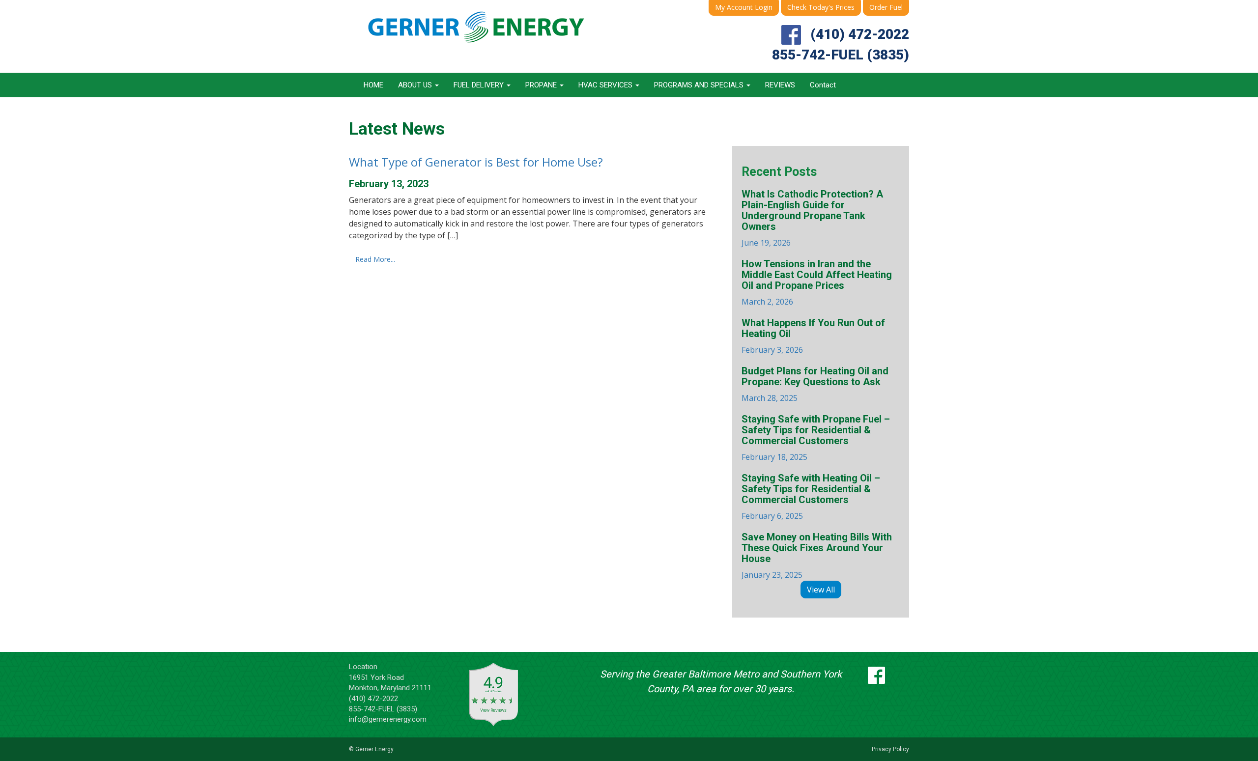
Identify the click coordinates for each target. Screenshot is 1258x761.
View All (821, 589)
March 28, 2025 (815, 384)
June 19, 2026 (812, 218)
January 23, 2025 (817, 556)
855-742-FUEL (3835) (840, 55)
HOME (373, 85)
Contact (823, 85)
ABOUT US (416, 85)
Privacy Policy (890, 749)
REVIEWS (780, 85)
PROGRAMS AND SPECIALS (699, 85)
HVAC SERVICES (606, 85)
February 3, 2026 (813, 336)
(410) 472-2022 (859, 34)
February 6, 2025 (811, 497)
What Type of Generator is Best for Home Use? (476, 162)
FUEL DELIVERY (480, 85)
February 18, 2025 (816, 438)
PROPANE (542, 85)
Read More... (375, 259)
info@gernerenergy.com (388, 719)
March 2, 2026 (817, 282)
